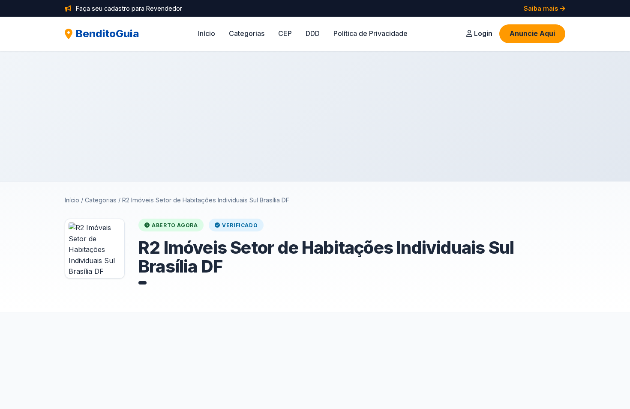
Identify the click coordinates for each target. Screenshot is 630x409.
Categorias (246, 33)
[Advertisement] (315, 116)
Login (482, 33)
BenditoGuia (107, 33)
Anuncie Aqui (532, 33)
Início (206, 33)
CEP (285, 33)
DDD (313, 33)
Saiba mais (542, 8)
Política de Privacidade (370, 33)
